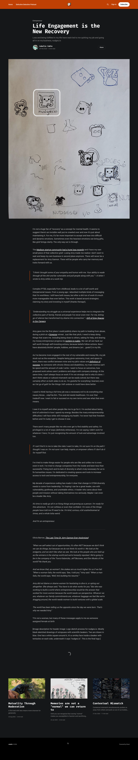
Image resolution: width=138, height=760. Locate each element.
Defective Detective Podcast (26, 4)
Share (102, 47)
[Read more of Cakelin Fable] (35, 47)
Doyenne (53, 334)
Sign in (113, 4)
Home (10, 4)
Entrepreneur (37, 21)
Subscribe (124, 4)
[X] (68, 743)
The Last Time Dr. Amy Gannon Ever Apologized (66, 538)
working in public (72, 341)
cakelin (10, 744)
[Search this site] (107, 4)
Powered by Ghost (124, 744)
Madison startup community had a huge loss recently (60, 249)
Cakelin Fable (45, 46)
